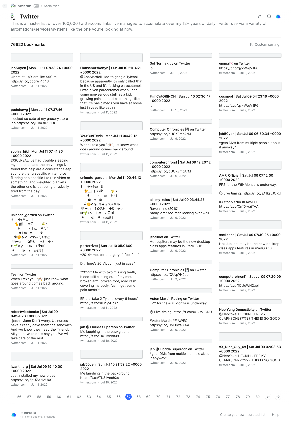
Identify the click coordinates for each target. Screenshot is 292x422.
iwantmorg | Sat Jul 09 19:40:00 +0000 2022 (39, 353)
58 (39, 397)
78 (238, 397)
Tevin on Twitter (20, 263)
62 (79, 397)
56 (19, 397)
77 (228, 397)
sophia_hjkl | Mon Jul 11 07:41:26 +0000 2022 (39, 138)
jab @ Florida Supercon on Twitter (104, 315)
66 (118, 397)
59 (49, 397)
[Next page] (278, 397)
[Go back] (4, 6)
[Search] (269, 16)
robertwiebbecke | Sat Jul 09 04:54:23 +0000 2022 (38, 298)
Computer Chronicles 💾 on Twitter (174, 118)
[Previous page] (268, 397)
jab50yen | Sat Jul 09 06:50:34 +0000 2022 (247, 120)
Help (275, 415)
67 (129, 397)
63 (89, 397)
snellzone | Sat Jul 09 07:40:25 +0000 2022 (246, 221)
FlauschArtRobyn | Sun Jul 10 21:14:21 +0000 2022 (107, 54)
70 (158, 397)
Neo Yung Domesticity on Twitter (242, 298)
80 (258, 397)
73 (188, 397)
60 (59, 397)
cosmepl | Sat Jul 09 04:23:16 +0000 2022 (250, 80)
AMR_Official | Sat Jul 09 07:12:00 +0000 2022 (249, 162)
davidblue (27, 6)
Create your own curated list (242, 415)
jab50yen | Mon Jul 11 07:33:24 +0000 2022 (38, 54)
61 (69, 397)
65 (109, 397)
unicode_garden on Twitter (28, 203)
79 (248, 397)
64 (99, 397)
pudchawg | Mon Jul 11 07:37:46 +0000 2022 (39, 96)
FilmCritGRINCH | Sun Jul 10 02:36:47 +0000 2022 (176, 82)
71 (168, 397)
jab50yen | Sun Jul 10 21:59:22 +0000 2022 (107, 351)
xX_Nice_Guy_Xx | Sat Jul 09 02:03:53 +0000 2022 (246, 333)
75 (208, 397)
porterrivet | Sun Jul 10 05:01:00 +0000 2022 (108, 232)
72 (178, 397)
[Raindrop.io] (278, 16)
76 (218, 397)
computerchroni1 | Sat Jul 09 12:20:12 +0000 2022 (176, 148)
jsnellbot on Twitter (161, 225)
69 (148, 397)
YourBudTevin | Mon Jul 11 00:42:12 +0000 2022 (111, 122)
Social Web (51, 6)
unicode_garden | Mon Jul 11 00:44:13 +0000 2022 (107, 164)
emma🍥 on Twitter (231, 52)
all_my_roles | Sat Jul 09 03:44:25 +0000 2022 (179, 186)
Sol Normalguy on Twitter (166, 52)
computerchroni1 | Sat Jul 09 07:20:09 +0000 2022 (246, 263)
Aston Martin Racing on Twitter (171, 287)
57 (29, 397)
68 (138, 397)
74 (198, 397)
